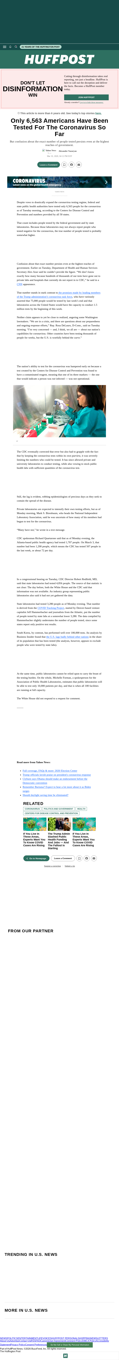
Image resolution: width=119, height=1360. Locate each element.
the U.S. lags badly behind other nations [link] (67, 636)
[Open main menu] (4, 47)
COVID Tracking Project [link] (51, 607)
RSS (33, 1341)
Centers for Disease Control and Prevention (51, 813)
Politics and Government (58, 809)
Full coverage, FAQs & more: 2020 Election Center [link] (50, 770)
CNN (19, 284)
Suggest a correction (52, 866)
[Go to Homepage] (65, 1356)
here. (98, 113)
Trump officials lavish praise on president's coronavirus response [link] (57, 774)
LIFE (40, 1338)
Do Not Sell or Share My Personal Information (70, 1345)
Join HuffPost (86, 97)
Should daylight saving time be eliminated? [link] (45, 795)
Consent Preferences (36, 1344)
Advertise (14, 1341)
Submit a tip (70, 866)
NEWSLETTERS (99, 1338)
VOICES (47, 1338)
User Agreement (57, 1341)
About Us (5, 1341)
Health (81, 809)
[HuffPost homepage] (37, 1335)
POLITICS (12, 1338)
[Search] (15, 47)
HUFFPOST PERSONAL (65, 1338)
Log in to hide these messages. (91, 102)
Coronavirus (32, 809)
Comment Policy (73, 1341)
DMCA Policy (89, 1341)
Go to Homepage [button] (37, 858)
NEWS (3, 1338)
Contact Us (25, 1341)
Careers (44, 1341)
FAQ (38, 1341)
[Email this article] (79, 165)
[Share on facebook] (71, 165)
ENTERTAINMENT (28, 1338)
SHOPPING (84, 1338)
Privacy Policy (17, 1344)
